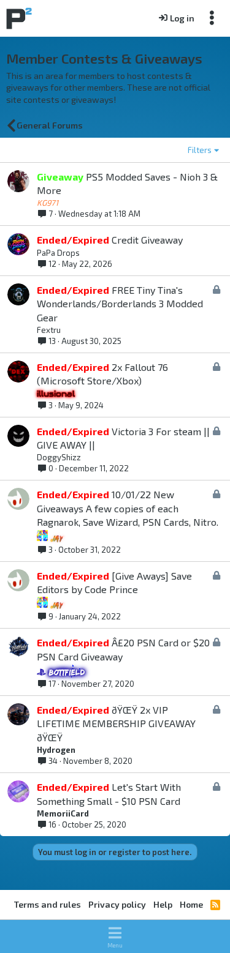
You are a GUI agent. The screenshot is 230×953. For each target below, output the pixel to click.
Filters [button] (200, 150)
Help (162, 904)
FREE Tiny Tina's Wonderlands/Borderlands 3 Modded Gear (120, 303)
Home (191, 904)
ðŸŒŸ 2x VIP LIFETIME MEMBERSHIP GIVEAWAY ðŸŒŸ (116, 723)
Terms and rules (47, 904)
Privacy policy (117, 904)
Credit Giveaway (147, 239)
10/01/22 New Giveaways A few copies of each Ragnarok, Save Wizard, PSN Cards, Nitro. (127, 508)
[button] (115, 936)
